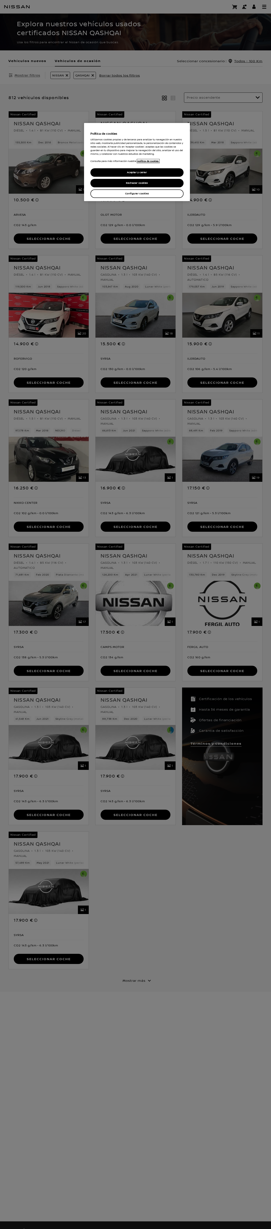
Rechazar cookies (137, 183)
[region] (137, 162)
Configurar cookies (137, 193)
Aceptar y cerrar (137, 172)
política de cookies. (148, 161)
